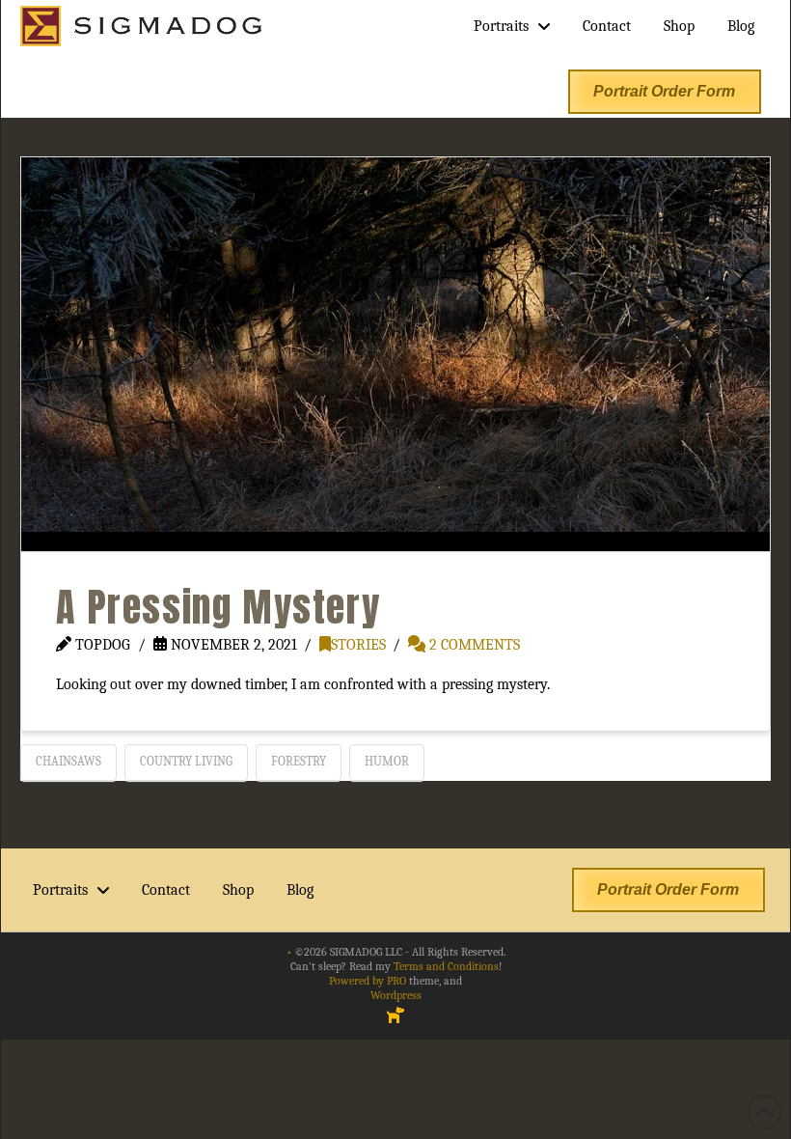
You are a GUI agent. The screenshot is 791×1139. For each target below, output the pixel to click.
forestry (298, 761)
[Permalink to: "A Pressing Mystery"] (395, 354)
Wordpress (396, 995)
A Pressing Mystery (218, 607)
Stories (358, 644)
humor (387, 761)
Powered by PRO (367, 980)
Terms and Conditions (446, 966)
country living (186, 761)
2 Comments (472, 644)
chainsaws (68, 761)
